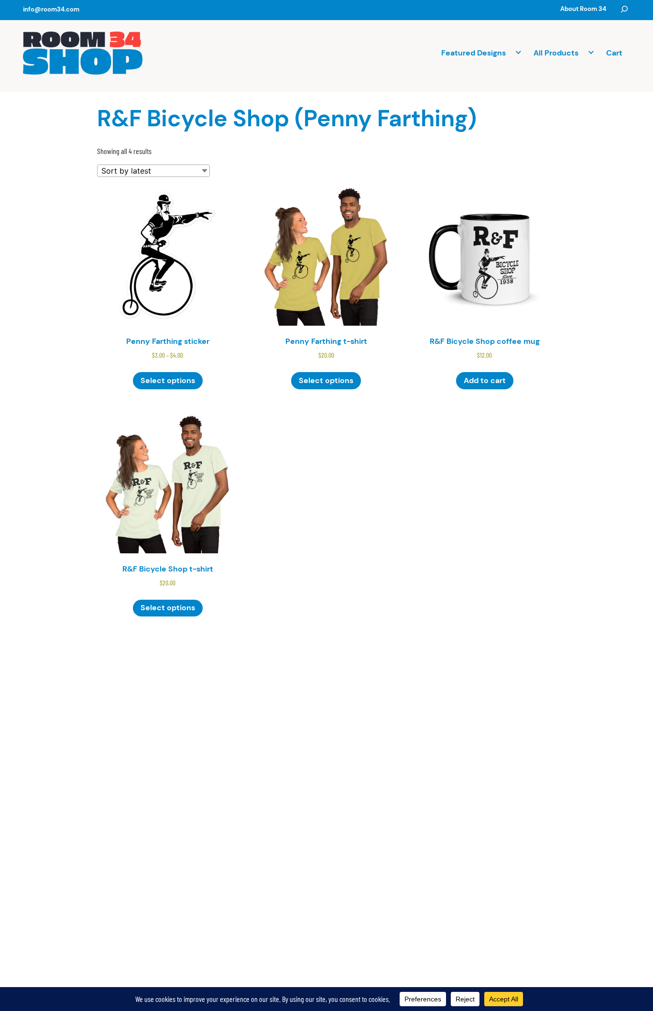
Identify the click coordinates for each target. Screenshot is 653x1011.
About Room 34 (583, 9)
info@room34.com (51, 9)
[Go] (624, 9)
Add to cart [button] (485, 380)
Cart (614, 53)
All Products (555, 53)
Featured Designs (473, 53)
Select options (168, 380)
